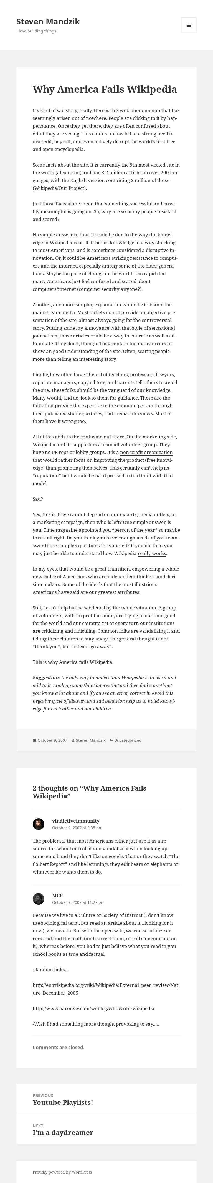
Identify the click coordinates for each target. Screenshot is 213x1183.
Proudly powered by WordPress (62, 1172)
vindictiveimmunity (76, 821)
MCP (57, 895)
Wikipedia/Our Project (59, 188)
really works (152, 553)
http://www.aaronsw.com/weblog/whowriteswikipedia (93, 1008)
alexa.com (68, 172)
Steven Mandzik (48, 21)
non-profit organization (146, 452)
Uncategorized (127, 740)
